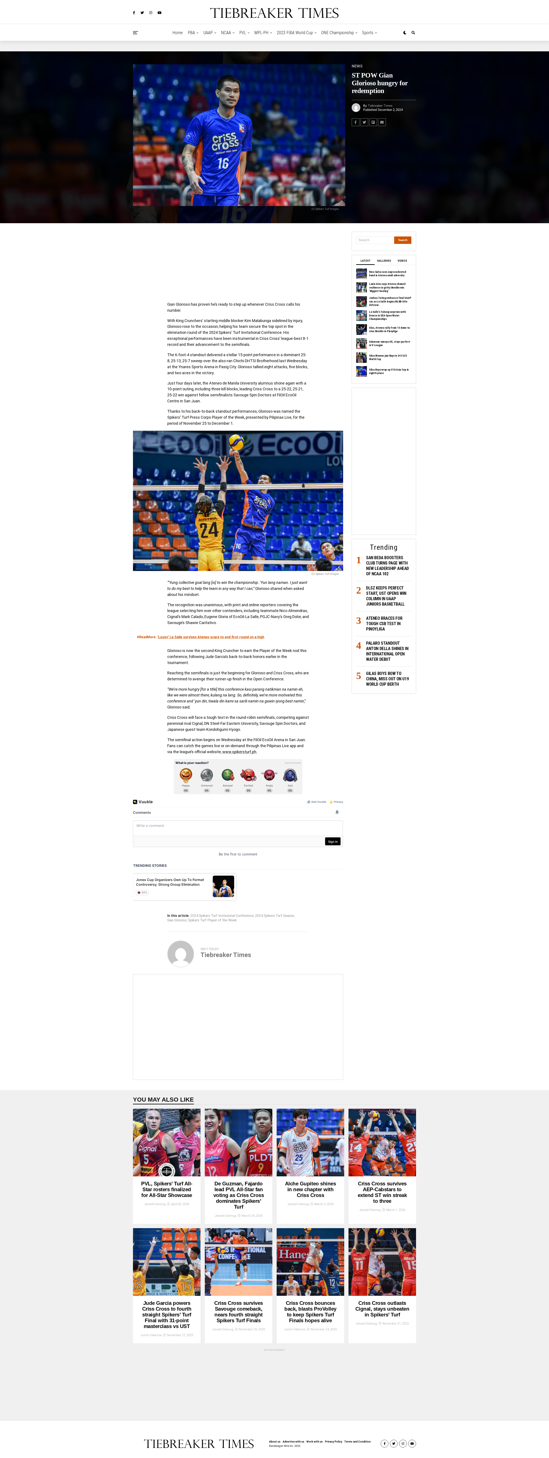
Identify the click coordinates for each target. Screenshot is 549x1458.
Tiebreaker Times (380, 105)
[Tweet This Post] (364, 122)
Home (177, 32)
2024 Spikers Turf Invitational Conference (222, 916)
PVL (242, 32)
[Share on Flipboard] (373, 122)
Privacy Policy (333, 1441)
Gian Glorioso (177, 920)
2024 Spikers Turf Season (274, 916)
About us (275, 1441)
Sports (367, 32)
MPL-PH (261, 32)
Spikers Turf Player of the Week (212, 920)
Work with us (314, 1441)
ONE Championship (337, 32)
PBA (191, 32)
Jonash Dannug (155, 1204)
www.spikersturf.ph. (239, 752)
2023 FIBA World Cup (295, 32)
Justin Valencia (150, 1335)
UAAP (208, 32)
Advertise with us (293, 1441)
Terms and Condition (357, 1441)
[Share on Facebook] (355, 122)
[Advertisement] (238, 264)
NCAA (226, 32)
